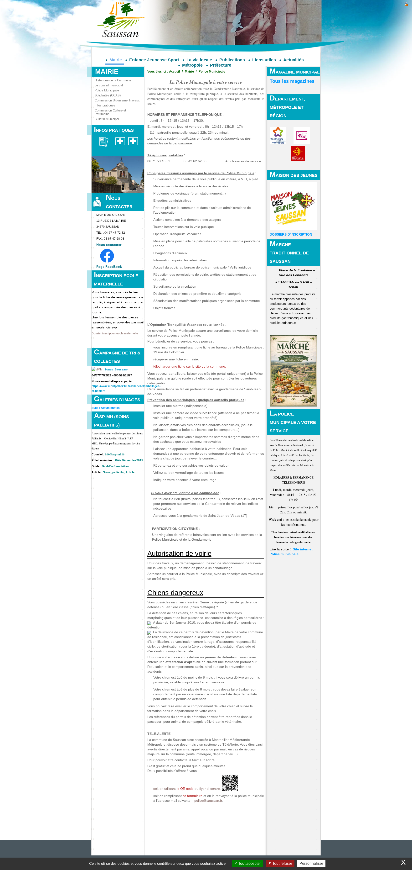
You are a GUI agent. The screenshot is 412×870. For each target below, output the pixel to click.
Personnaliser (311, 863)
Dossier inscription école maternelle (115, 333)
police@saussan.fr (208, 800)
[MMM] (97, 369)
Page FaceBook (109, 267)
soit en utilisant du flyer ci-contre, (187, 789)
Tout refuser (281, 863)
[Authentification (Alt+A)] (406, 3)
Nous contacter (108, 245)
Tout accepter (249, 863)
